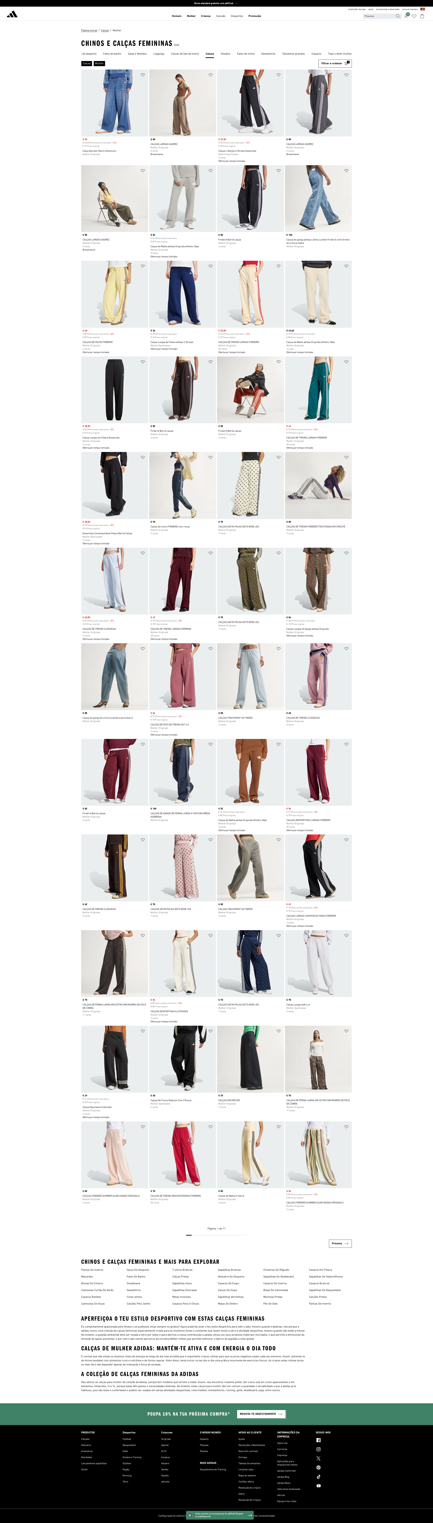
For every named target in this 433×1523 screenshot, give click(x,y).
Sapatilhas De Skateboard (278, 1276)
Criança (206, 16)
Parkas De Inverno (92, 1270)
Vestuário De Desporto (231, 1276)
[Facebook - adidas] (334, 1440)
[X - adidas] (334, 1458)
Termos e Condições (247, 1516)
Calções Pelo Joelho (138, 1304)
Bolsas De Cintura (92, 1283)
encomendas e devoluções (388, 9)
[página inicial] (12, 14)
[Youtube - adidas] (334, 1486)
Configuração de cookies (171, 1516)
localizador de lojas (357, 9)
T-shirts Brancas (182, 1270)
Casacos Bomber (91, 1297)
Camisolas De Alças (93, 1304)
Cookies (208, 1516)
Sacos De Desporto (138, 1270)
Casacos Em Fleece (320, 1270)
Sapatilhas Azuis (182, 1283)
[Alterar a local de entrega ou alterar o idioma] (422, 9)
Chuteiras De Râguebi (276, 1270)
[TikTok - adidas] (334, 1477)
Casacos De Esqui (228, 1283)
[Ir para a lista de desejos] (414, 16)
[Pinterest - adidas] (334, 1468)
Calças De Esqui (227, 1290)
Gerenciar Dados (194, 1516)
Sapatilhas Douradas (184, 1290)
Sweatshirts (134, 1290)
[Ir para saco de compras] (422, 16)
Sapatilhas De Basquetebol (325, 1290)
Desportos (237, 16)
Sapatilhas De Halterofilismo (326, 1276)
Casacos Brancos (319, 1283)
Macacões (87, 1276)
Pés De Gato (270, 1304)
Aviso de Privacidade (224, 1516)
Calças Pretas (180, 1276)
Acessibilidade (267, 1516)
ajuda (370, 9)
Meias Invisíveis (181, 1297)
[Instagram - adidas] (334, 1449)
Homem (176, 16)
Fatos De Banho (136, 1276)
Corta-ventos (134, 1297)
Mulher (191, 16)
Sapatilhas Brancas (229, 1270)
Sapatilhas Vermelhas (231, 1297)
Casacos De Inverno (275, 1283)
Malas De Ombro (228, 1304)
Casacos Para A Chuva (185, 1304)
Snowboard (133, 1283)
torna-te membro (410, 9)
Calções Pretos (318, 1297)
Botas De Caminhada (275, 1290)
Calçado (220, 16)
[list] (216, 54)
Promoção (254, 16)
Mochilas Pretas (272, 1297)
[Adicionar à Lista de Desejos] (142, 75)
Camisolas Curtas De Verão (97, 1290)
